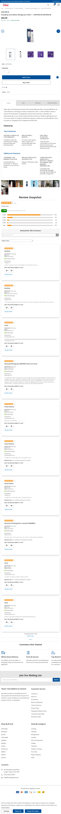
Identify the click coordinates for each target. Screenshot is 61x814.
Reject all (18, 811)
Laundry (33, 737)
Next (30, 639)
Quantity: (5, 68)
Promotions (34, 699)
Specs (23, 103)
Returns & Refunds (36, 702)
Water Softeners (36, 755)
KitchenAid (4, 729)
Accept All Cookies (33, 811)
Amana (3, 746)
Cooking (33, 729)
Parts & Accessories (37, 740)
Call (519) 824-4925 (9, 775)
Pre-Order (34, 752)
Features (9, 103)
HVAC (32, 757)
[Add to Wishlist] (57, 77)
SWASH (3, 752)
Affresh (3, 755)
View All (3, 757)
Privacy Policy (35, 708)
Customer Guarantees (37, 714)
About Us (34, 696)
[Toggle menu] (58, 5)
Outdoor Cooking (36, 749)
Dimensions (38, 103)
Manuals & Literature (52, 103)
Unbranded (4, 737)
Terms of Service (36, 705)
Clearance (34, 746)
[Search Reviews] (57, 235)
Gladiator (4, 740)
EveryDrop (4, 749)
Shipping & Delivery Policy (39, 711)
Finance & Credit (36, 717)
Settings (6, 811)
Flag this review (8, 274)
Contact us (34, 694)
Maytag (3, 743)
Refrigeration (35, 734)
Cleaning (33, 732)
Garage (33, 743)
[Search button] (48, 5)
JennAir (3, 734)
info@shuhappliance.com (11, 777)
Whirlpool (4, 732)
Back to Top (30, 636)
